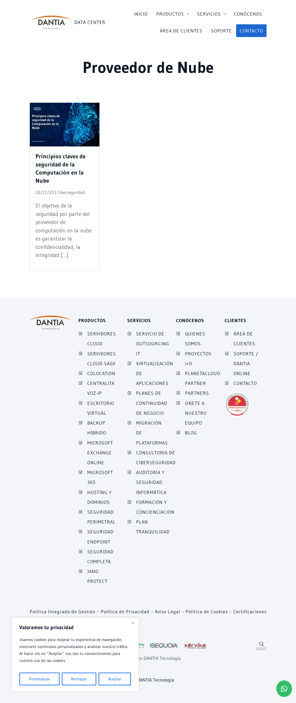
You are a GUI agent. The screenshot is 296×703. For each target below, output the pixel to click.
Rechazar (79, 679)
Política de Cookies (207, 611)
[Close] (132, 622)
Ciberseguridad (71, 192)
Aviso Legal (167, 611)
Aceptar (114, 679)
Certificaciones (250, 611)
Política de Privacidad (125, 611)
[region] (75, 654)
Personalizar (39, 679)
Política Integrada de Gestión (62, 611)
